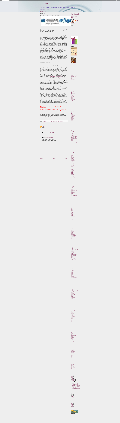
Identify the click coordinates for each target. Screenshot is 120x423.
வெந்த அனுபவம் (73, 351)
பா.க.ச (72, 271)
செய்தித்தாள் (56, 121)
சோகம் (72, 209)
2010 (72, 403)
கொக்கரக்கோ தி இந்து (51, 121)
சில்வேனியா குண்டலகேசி (74, 190)
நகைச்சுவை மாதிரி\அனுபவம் (74, 247)
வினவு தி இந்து (61, 121)
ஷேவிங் (72, 362)
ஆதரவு (72, 119)
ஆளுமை (72, 122)
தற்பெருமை (72, 229)
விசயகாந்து (72, 341)
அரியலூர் (72, 100)
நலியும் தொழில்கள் (73, 255)
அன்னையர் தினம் (73, 112)
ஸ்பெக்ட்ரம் (72, 364)
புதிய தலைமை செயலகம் (74, 287)
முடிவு (72, 315)
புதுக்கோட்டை (72, 289)
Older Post (66, 158)
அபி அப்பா (44, 3)
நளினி (72, 256)
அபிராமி (72, 95)
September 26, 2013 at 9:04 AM (50, 132)
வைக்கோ (72, 354)
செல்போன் (72, 205)
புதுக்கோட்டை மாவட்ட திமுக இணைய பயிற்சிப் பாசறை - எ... (76, 390)
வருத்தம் (72, 334)
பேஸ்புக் (72, 295)
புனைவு (72, 292)
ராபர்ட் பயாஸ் (72, 331)
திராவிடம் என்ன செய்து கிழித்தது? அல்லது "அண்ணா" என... (76, 388)
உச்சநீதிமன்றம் (73, 133)
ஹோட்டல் (72, 368)
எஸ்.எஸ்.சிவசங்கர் (73, 141)
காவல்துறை (72, 162)
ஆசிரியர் (72, 114)
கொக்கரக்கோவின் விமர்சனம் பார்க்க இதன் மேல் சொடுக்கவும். (57, 78)
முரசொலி (72, 317)
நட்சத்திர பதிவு (73, 251)
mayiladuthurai (73, 79)
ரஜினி (72, 329)
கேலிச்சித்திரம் (73, 176)
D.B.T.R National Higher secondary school (74, 76)
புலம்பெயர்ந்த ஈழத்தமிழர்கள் (74, 290)
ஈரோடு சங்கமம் (73, 131)
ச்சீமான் (72, 213)
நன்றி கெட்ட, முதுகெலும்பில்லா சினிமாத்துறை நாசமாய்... (75, 384)
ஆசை (72, 117)
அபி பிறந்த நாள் (73, 93)
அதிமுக (72, 90)
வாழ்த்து (72, 338)
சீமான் (72, 198)
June (72, 394)
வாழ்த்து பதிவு (72, 339)
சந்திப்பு (72, 184)
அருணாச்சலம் (73, 101)
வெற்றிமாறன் (72, 352)
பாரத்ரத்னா (72, 276)
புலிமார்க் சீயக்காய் (73, 291)
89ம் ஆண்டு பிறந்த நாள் (74, 74)
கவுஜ (71, 156)
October (73, 381)
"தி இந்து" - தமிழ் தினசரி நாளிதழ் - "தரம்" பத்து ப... (76, 387)
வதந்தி (72, 333)
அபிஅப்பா (72, 94)
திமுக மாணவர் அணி (73, 235)
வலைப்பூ (72, 336)
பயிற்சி (72, 268)
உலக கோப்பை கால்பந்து (74, 136)
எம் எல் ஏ (72, 140)
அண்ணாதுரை (73, 89)
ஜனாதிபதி (72, 355)
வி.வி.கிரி (72, 340)
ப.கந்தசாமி (43, 126)
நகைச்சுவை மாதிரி (73, 246)
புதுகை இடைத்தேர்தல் (73, 288)
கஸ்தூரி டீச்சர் (72, 157)
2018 (72, 374)
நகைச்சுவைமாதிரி (73, 248)
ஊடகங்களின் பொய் (73, 137)
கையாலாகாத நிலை (73, 177)
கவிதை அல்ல (72, 155)
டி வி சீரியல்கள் (73, 217)
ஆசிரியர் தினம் (73, 115)
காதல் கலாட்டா (73, 160)
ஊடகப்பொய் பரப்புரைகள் (74, 138)
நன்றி (72, 257)
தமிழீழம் (72, 226)
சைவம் (72, 206)
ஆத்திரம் (72, 120)
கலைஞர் (72, 151)
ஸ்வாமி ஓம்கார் (73, 367)
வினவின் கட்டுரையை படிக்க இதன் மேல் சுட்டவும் (56, 76)
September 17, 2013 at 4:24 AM (49, 126)
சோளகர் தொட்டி (73, 211)
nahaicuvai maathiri (73, 80)
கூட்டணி (72, 172)
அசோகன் (46, 121)
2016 (72, 376)
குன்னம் (72, 171)
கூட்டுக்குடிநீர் (72, 174)
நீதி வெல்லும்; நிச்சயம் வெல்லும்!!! (76, 385)
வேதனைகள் (72, 353)
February (73, 398)
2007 (72, 406)
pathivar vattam (73, 81)
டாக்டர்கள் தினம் (73, 216)
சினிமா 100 (72, 197)
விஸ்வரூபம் (72, 348)
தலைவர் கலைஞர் (73, 227)
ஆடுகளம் (72, 118)
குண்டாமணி (72, 167)
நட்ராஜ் (72, 253)
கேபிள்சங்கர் (72, 175)
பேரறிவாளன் (72, 293)
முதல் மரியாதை (73, 316)
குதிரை (72, 168)
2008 (72, 405)
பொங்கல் (72, 296)
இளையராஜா (72, 130)
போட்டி (72, 298)
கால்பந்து (72, 161)
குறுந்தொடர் (72, 170)
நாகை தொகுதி (73, 258)
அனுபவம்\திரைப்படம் (73, 110)
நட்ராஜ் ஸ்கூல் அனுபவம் (74, 254)
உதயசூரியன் (72, 134)
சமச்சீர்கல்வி (72, 187)
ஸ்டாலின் (72, 363)
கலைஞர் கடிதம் (73, 153)
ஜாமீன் (72, 356)
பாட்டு (72, 273)
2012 (72, 401)
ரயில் (71, 328)
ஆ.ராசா (72, 113)
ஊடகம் (48, 121)
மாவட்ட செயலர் (73, 310)
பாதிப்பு (72, 274)
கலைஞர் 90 (72, 152)
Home (54, 158)
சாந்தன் (72, 188)
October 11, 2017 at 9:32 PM (49, 137)
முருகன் (72, 318)
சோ (71, 208)
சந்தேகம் (72, 185)
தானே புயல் (72, 231)
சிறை (71, 194)
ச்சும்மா (72, 214)
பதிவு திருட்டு (72, 267)
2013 (72, 378)
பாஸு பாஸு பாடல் (73, 278)
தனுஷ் (72, 230)
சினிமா (72, 196)
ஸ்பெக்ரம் (72, 365)
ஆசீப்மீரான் (72, 116)
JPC (71, 77)
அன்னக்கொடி (72, 111)
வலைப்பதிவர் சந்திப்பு (73, 335)
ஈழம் (71, 132)
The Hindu (43, 121)
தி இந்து (58, 121)
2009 (72, 404)
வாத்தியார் (72, 337)
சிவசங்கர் (72, 191)
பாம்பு (71, 275)
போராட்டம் (72, 299)
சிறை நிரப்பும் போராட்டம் (74, 195)
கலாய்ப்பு (72, 150)
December (73, 379)
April (72, 396)
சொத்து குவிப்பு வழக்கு (73, 207)
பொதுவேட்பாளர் (73, 297)
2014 (72, 377)
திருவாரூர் (72, 238)
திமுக (72, 233)
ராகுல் (72, 330)
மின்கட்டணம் (72, 311)
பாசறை (72, 272)
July (72, 393)
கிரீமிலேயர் (72, 165)
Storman (61, 421)
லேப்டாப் (72, 332)
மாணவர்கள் (72, 308)
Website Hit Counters (73, 414)
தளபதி (72, 228)
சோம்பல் (72, 210)
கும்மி (72, 169)
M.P (71, 78)
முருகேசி (72, 319)
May (72, 395)
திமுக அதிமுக (73, 234)
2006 (72, 407)
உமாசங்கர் (72, 135)
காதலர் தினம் (72, 159)
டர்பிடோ (72, 215)
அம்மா (72, 97)
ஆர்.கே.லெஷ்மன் (73, 121)
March (73, 397)
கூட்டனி (72, 173)
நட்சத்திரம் (72, 252)
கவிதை (72, 154)
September (73, 382)
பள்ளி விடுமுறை (73, 270)
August (73, 392)
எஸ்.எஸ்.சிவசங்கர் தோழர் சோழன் (75, 142)
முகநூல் (72, 314)
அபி (71, 92)
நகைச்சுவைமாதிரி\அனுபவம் (74, 249)
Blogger (67, 421)
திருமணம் (72, 237)
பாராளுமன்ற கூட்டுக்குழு (74, 277)
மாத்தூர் (72, 309)
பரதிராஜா (72, 269)
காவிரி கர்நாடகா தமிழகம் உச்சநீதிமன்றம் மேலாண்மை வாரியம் (75, 164)
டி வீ (71, 218)
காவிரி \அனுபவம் (73, 163)
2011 (72, 402)
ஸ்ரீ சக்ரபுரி (72, 366)
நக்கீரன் (72, 250)
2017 (72, 375)
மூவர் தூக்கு (72, 320)
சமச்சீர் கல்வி (72, 186)
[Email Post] (49, 120)
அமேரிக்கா (72, 96)
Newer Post (41, 158)
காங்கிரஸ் (72, 158)
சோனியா (72, 212)
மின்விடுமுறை (73, 312)
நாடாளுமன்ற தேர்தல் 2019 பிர (74, 259)
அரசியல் (72, 98)
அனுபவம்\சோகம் (73, 109)
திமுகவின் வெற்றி (73, 236)
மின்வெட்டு (72, 313)
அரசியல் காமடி (73, 99)
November (73, 380)
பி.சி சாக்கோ (72, 279)
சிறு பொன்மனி (73, 192)
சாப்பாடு (72, 189)
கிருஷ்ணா (72, 166)
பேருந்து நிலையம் (73, 294)
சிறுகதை (72, 193)
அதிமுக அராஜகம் (73, 91)
